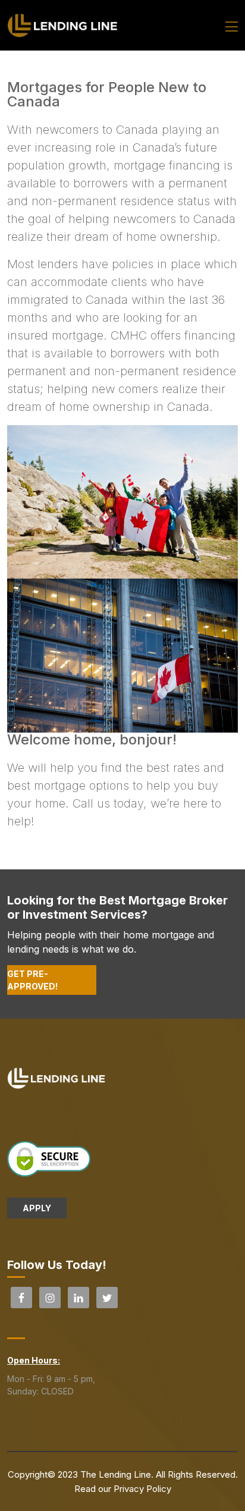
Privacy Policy (142, 1488)
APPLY (37, 1208)
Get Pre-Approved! (32, 980)
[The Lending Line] (63, 24)
